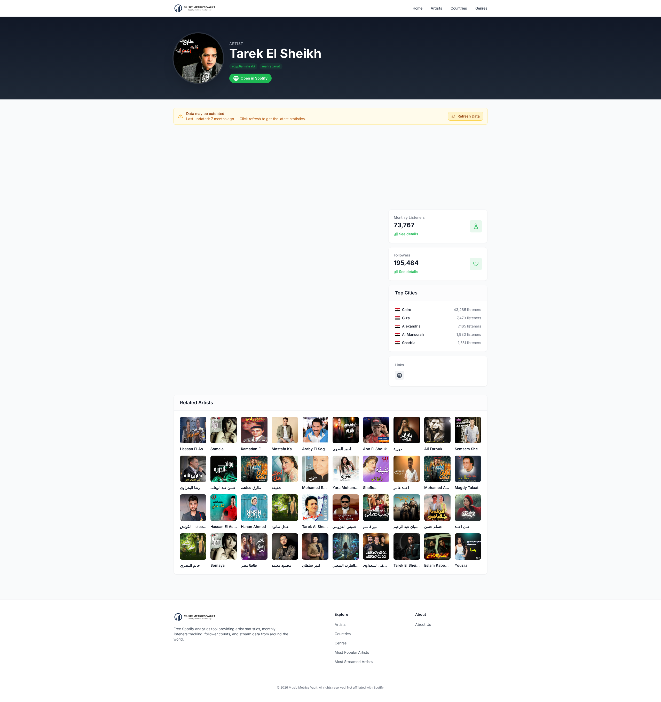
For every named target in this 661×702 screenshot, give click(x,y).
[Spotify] (399, 375)
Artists (436, 8)
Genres (481, 8)
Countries (459, 8)
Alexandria (411, 326)
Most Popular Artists (352, 652)
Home (417, 8)
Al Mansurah (413, 334)
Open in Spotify (254, 78)
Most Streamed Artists (354, 661)
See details (408, 234)
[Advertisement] (330, 167)
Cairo (406, 309)
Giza (406, 318)
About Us (423, 624)
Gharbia (408, 342)
